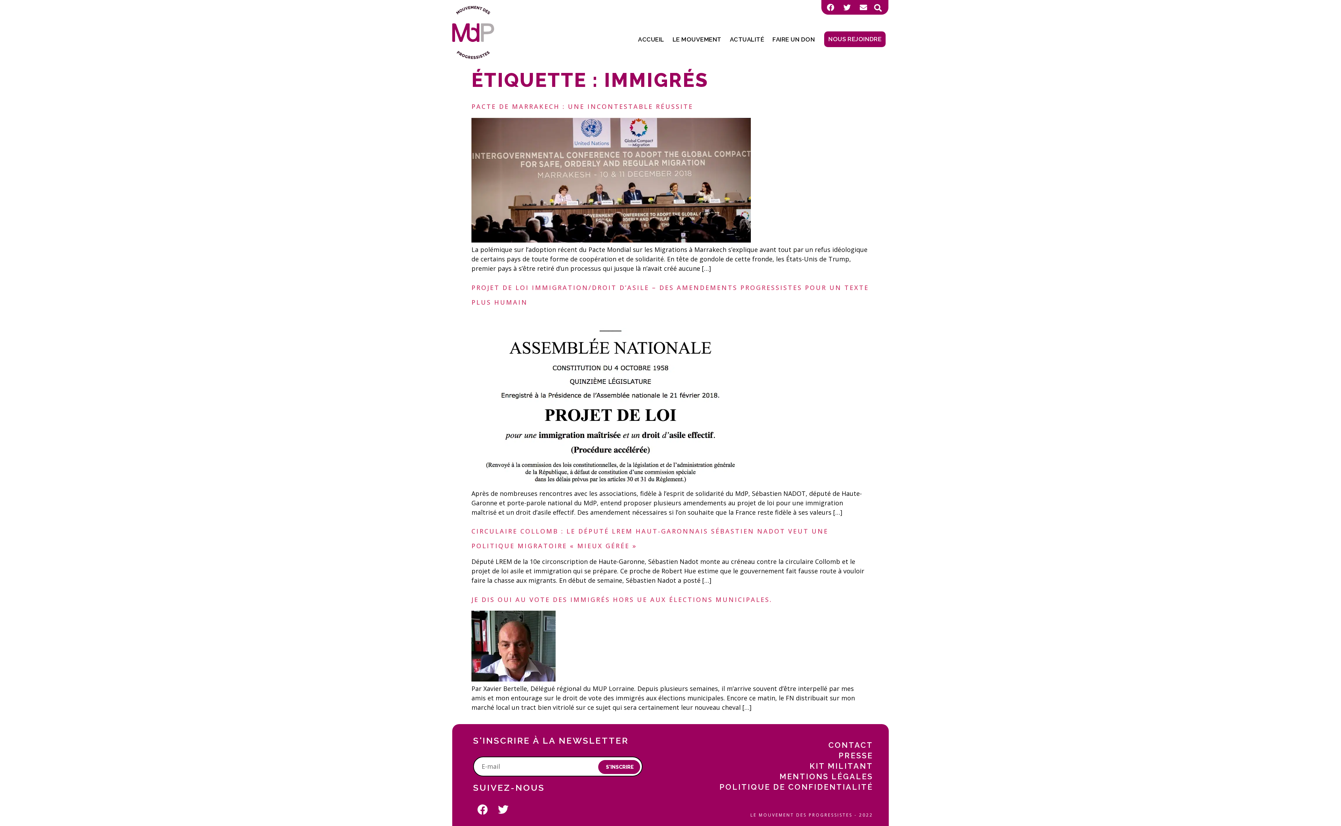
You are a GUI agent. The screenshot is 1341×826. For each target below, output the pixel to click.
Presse (855, 755)
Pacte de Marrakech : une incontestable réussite (582, 106)
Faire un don (793, 39)
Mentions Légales (826, 776)
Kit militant (841, 766)
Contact (850, 745)
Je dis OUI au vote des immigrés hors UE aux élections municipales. (621, 599)
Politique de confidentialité (796, 786)
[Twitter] (847, 7)
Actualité (747, 39)
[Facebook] (830, 7)
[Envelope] (863, 7)
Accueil (651, 39)
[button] (878, 8)
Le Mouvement (697, 39)
